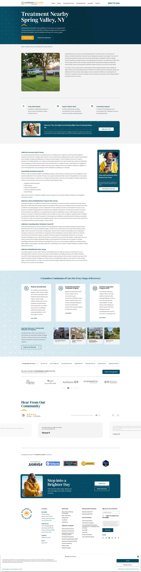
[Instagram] (106, 537)
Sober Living (65, 545)
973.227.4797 (48, 532)
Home (23, 46)
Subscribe (108, 530)
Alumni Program (66, 548)
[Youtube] (109, 537)
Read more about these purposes (132, 568)
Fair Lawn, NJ (99, 363)
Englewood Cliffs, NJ (55, 363)
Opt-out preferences (6, 569)
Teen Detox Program (88, 523)
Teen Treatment (86, 517)
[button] (138, 556)
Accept (128, 560)
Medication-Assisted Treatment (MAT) (67, 533)
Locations (44, 508)
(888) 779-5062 (114, 3)
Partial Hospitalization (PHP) (70, 539)
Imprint (20, 569)
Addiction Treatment (68, 525)
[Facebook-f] (103, 537)
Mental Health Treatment (89, 508)
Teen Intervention (87, 520)
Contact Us (65, 522)
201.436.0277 (48, 520)
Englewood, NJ (44, 363)
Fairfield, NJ (90, 363)
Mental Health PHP (87, 514)
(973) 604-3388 (50, 530)
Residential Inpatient (68, 537)
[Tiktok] (115, 537)
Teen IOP (84, 532)
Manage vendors (121, 568)
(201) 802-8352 (49, 518)
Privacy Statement (14, 569)
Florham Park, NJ (110, 363)
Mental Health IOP (87, 512)
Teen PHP (84, 530)
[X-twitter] (118, 537)
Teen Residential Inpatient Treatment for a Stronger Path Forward (90, 526)
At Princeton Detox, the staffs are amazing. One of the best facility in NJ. (52, 428)
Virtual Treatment (67, 543)
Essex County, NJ (68, 363)
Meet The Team (66, 515)
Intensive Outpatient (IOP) (69, 541)
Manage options (127, 564)
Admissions (65, 517)
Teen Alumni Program (88, 537)
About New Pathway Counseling (67, 512)
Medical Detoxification (68, 531)
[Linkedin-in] (112, 537)
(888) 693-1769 (46, 537)
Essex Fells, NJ (80, 363)
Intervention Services (68, 528)
